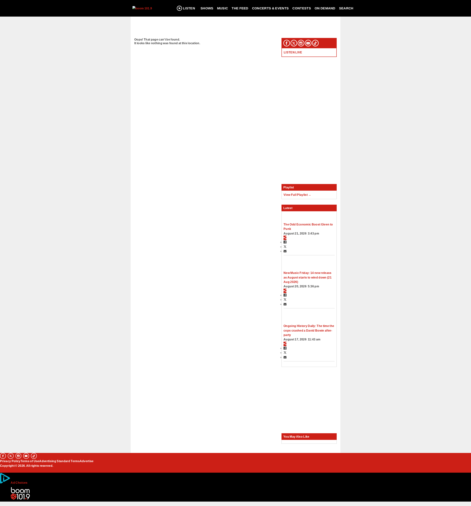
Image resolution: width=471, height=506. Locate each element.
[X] (294, 43)
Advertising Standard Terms (59, 461)
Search (346, 8)
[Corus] (2, 470)
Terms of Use (30, 461)
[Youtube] (308, 43)
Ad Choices (19, 482)
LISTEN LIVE (293, 52)
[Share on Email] (285, 251)
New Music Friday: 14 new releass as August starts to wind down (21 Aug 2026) (308, 277)
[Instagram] (301, 43)
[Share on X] (285, 246)
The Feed (240, 8)
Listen (189, 8)
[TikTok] (315, 43)
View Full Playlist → (297, 194)
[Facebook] (286, 43)
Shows (207, 8)
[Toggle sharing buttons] (285, 238)
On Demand (325, 8)
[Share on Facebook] (285, 242)
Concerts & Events (270, 8)
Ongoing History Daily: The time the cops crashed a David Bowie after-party (309, 330)
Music (222, 8)
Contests (301, 8)
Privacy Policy (10, 461)
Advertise (87, 461)
